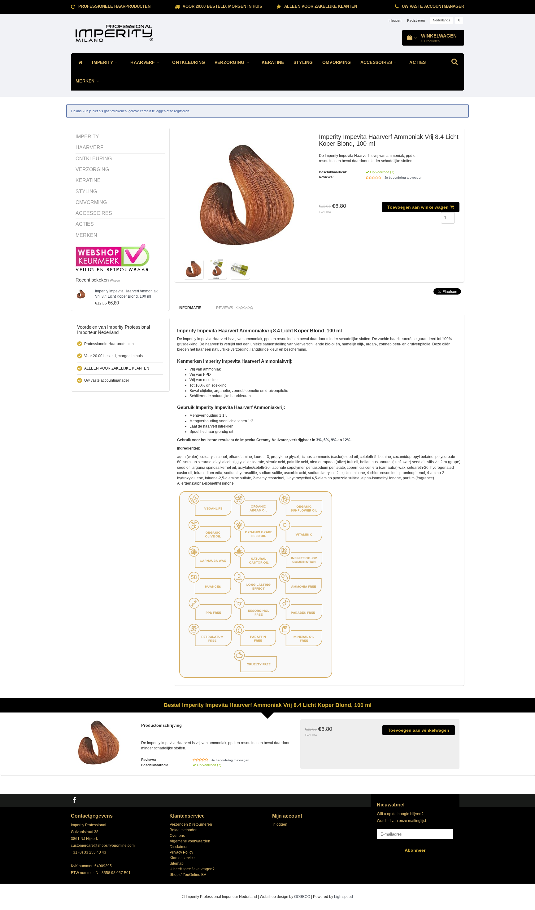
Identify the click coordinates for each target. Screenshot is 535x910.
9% (334, 440)
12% (346, 440)
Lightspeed (343, 896)
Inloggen (395, 20)
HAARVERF (143, 62)
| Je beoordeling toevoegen (402, 177)
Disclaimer (179, 847)
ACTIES (417, 62)
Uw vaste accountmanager (433, 6)
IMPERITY (103, 62)
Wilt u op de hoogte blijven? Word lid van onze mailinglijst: (402, 817)
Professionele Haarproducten (114, 6)
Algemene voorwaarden (190, 841)
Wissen (115, 280)
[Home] (79, 62)
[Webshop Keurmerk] (113, 257)
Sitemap (177, 863)
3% (319, 440)
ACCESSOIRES (377, 62)
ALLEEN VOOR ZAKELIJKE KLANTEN (320, 6)
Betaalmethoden (184, 830)
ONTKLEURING (188, 62)
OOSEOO (302, 896)
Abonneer (415, 850)
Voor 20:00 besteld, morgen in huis (222, 6)
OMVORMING (336, 62)
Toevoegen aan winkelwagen (418, 207)
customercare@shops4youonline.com (103, 845)
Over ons (177, 835)
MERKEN (86, 81)
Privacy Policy (181, 852)
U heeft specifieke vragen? (192, 869)
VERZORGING (230, 62)
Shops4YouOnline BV (188, 874)
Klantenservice (182, 858)
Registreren (416, 20)
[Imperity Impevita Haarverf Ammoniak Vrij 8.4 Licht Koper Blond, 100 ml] (81, 294)
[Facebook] (74, 800)
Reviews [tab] (224, 308)
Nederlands (441, 20)
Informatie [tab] (190, 308)
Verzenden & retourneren (191, 824)
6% (326, 440)
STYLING (303, 62)
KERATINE (273, 62)
